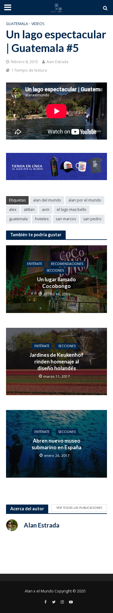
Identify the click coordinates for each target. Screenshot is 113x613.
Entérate (34, 264)
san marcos (66, 218)
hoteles (42, 218)
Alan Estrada (57, 61)
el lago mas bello (71, 209)
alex (13, 209)
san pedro (92, 218)
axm (45, 209)
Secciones (55, 271)
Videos (38, 23)
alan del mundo (47, 200)
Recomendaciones (67, 264)
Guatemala (17, 23)
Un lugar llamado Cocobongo (56, 282)
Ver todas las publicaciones (79, 507)
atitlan (29, 209)
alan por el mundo (84, 200)
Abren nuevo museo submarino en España (56, 443)
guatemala (18, 218)
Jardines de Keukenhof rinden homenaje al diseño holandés (56, 362)
